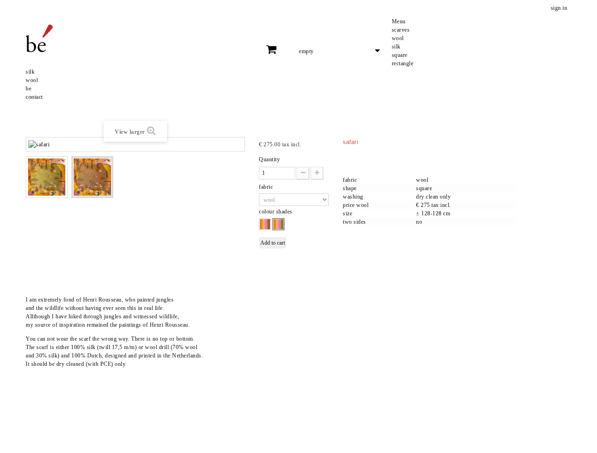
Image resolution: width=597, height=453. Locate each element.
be (28, 88)
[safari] (46, 177)
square (400, 55)
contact (34, 97)
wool (398, 38)
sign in (559, 8)
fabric (267, 187)
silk (396, 46)
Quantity (269, 159)
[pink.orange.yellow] (265, 224)
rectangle (403, 63)
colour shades (276, 211)
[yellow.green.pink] (278, 224)
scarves (401, 30)
